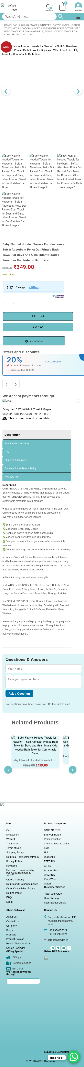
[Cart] (62, 6)
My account (12, 834)
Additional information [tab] (16, 443)
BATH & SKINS (20, 25)
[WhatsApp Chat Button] (74, 1057)
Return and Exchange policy (22, 884)
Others (47, 883)
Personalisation (52, 839)
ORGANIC (49, 874)
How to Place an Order (18, 943)
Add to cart (38, 316)
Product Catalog (15, 939)
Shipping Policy (15, 852)
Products (11, 934)
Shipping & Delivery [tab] (15, 460)
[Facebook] (52, 948)
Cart (8, 830)
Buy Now (38, 326)
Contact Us (12, 921)
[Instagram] (69, 948)
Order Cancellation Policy (20, 888)
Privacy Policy (14, 861)
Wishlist (10, 839)
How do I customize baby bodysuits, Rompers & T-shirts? (20, 873)
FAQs (9, 897)
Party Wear (50, 879)
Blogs (9, 930)
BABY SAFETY (52, 830)
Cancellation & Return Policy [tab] (20, 468)
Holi (46, 852)
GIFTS (47, 865)
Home (7, 25)
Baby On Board (52, 834)
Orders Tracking (15, 879)
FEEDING (49, 861)
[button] (78, 16)
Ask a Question (19, 693)
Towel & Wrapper (40, 25)
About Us (11, 916)
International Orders (55, 902)
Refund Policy (14, 893)
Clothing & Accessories (57, 843)
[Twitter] (58, 948)
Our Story (11, 925)
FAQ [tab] (6, 451)
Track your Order (53, 893)
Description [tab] (12, 434)
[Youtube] (63, 948)
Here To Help (51, 898)
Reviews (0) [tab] (11, 476)
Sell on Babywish (15, 948)
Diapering (49, 857)
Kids (46, 848)
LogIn (9, 901)
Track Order (12, 843)
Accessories (50, 870)
